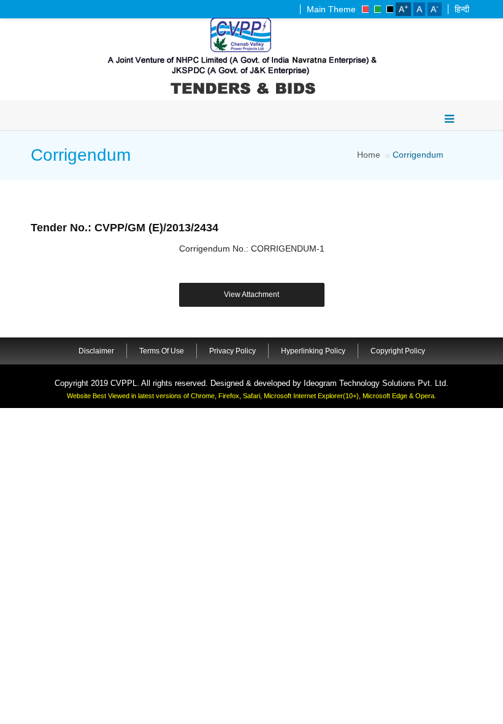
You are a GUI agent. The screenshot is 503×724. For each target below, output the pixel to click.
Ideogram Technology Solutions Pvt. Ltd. (376, 383)
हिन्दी (462, 9)
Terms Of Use (161, 351)
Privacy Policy (232, 351)
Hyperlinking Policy (313, 351)
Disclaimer (96, 351)
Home (368, 155)
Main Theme (331, 9)
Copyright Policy (398, 351)
